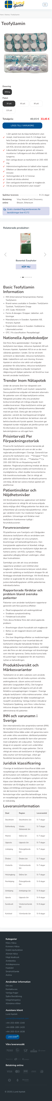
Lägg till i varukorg (22, 125)
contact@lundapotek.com (17, 1018)
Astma (7, 15)
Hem (2, 15)
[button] (26, 266)
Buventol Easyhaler (26, 260)
